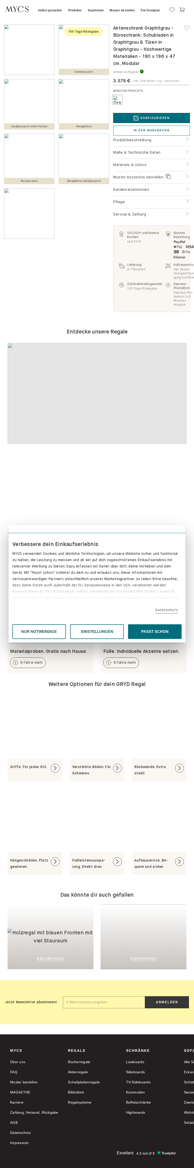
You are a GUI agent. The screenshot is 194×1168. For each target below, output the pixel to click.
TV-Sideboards (138, 1082)
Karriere (16, 1102)
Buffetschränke (138, 1102)
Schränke (138, 1050)
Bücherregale (79, 1062)
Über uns (17, 1062)
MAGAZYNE (20, 1092)
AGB (14, 1123)
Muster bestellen (24, 1082)
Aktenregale (78, 1072)
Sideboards (135, 1072)
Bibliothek (76, 1092)
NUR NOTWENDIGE (39, 631)
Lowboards (135, 1062)
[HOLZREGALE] (50, 912)
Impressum (19, 1143)
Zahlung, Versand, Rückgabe (34, 1112)
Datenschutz (166, 610)
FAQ (13, 1072)
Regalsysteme (79, 1102)
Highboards (135, 1112)
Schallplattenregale (84, 1082)
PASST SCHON (154, 631)
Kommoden (135, 1092)
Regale (77, 1050)
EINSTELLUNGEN (97, 631)
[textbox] (104, 1002)
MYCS (16, 1050)
